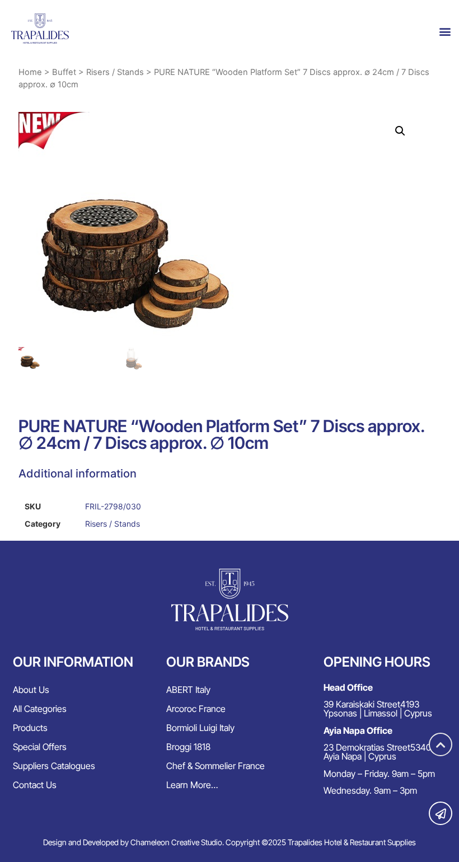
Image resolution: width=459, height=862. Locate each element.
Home (30, 72)
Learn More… (192, 784)
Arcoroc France (196, 708)
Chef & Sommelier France (215, 765)
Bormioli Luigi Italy (200, 727)
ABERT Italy (188, 689)
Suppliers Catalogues (54, 765)
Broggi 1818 (188, 746)
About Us (31, 689)
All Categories (40, 708)
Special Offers (40, 746)
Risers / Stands (115, 72)
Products (30, 727)
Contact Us (35, 784)
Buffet (64, 72)
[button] (445, 31)
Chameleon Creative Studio (176, 842)
